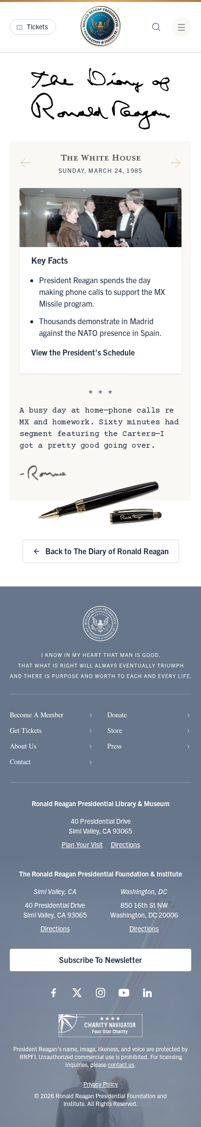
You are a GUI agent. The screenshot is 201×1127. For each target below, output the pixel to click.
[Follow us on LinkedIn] (147, 993)
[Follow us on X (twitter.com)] (77, 993)
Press (114, 746)
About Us (23, 746)
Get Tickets (25, 730)
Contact (20, 761)
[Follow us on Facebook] (54, 993)
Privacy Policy (100, 1083)
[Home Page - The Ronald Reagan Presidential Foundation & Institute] (100, 27)
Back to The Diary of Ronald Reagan (107, 551)
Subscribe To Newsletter (100, 959)
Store (114, 730)
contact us (121, 1064)
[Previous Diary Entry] (25, 164)
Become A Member (36, 714)
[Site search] (156, 27)
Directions (125, 844)
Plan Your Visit (82, 844)
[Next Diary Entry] (175, 164)
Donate (117, 714)
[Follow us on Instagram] (100, 993)
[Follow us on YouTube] (124, 993)
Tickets (37, 26)
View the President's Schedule (83, 352)
